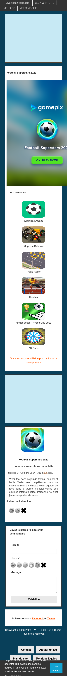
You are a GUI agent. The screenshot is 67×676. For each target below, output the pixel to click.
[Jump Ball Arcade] (33, 201)
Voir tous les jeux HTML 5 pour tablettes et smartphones (33, 360)
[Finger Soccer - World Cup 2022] (33, 303)
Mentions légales (46, 658)
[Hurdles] (33, 277)
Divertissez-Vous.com (17, 3)
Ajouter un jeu (48, 649)
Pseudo (15, 544)
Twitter (51, 618)
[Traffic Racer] (33, 252)
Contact (26, 649)
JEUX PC (10, 8)
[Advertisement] (33, 38)
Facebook (38, 618)
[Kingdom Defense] (33, 226)
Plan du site (20, 658)
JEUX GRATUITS (44, 3)
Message (16, 572)
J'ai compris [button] (56, 668)
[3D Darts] (33, 328)
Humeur (15, 558)
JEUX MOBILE (28, 8)
